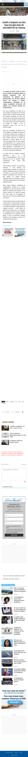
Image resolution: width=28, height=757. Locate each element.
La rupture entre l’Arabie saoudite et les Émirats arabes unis (19, 619)
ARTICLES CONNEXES (8, 420)
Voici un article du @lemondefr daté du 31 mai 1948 (18, 435)
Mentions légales (9, 752)
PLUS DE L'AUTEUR (8, 422)
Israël (7, 401)
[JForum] (14, 1)
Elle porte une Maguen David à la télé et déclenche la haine (19, 642)
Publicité (16, 752)
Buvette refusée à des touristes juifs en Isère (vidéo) (20, 661)
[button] (14, 535)
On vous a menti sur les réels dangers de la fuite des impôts (20, 609)
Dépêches (8, 18)
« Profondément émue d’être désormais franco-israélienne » (19, 599)
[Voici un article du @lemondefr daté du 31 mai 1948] (5, 435)
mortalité (12, 401)
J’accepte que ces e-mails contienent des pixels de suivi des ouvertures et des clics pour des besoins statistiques (14, 531)
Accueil (2, 18)
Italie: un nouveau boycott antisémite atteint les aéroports (20, 589)
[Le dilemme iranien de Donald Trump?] (5, 442)
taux (23, 401)
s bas (19, 401)
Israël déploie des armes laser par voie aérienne (20, 652)
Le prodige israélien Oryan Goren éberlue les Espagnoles (20, 670)
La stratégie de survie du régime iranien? (19, 679)
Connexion (23, 464)
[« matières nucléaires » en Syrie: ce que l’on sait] (5, 428)
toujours (4, 403)
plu (16, 401)
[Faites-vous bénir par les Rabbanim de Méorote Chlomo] (14, 11)
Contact (20, 752)
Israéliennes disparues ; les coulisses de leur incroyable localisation (19, 631)
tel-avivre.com (6, 225)
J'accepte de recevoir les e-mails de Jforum (13, 527)
